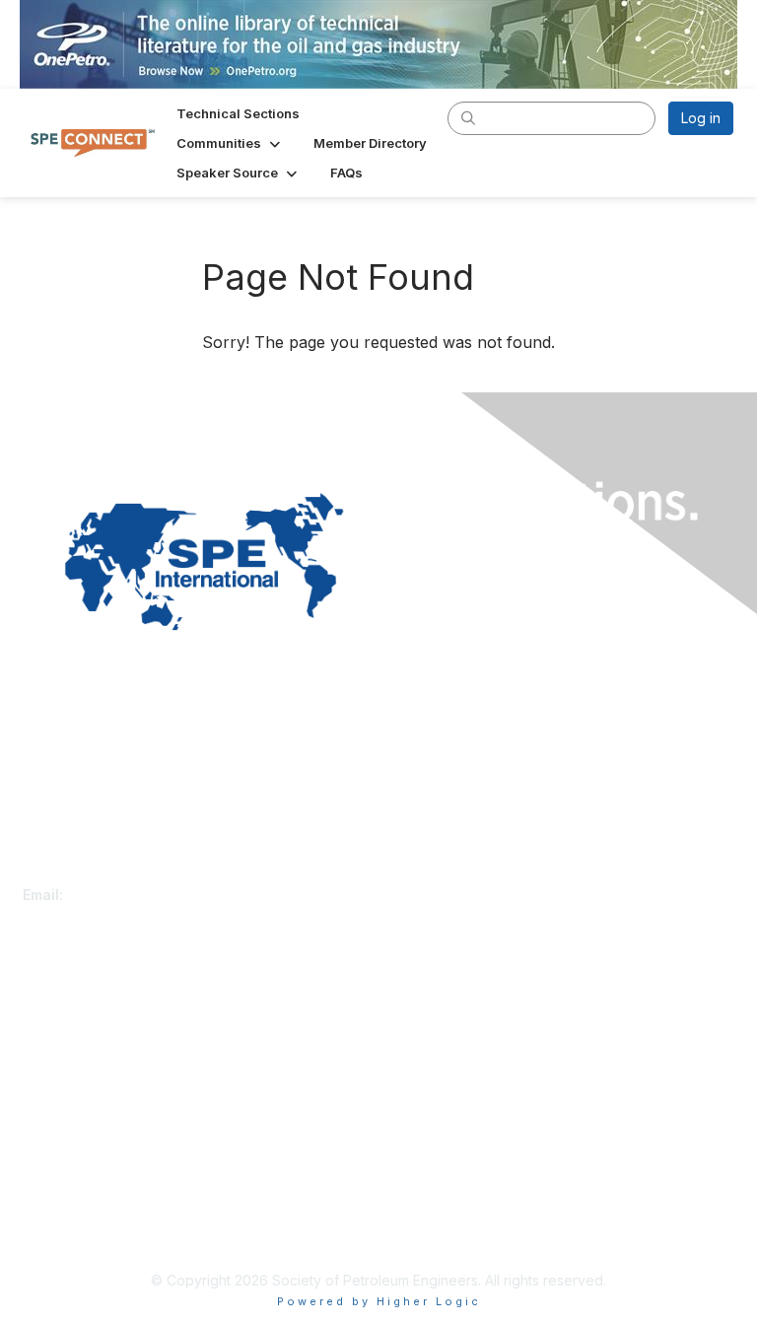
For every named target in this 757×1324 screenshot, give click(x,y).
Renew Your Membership (104, 1024)
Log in (701, 117)
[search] (468, 117)
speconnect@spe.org (140, 894)
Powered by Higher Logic (379, 1301)
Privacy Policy (68, 1212)
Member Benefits (78, 1043)
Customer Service (81, 875)
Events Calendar (76, 1063)
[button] (230, 143)
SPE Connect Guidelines (101, 1230)
